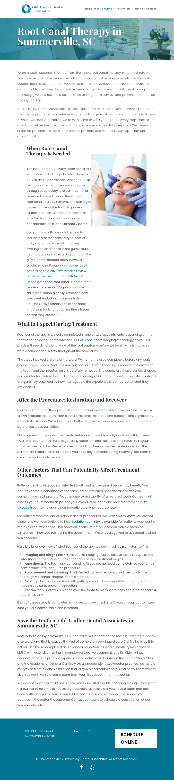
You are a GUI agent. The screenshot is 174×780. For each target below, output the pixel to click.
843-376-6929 (83, 731)
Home (88, 9)
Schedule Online (132, 738)
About (97, 9)
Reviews (140, 9)
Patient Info (123, 9)
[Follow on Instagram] (92, 767)
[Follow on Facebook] (81, 767)
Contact (151, 9)
